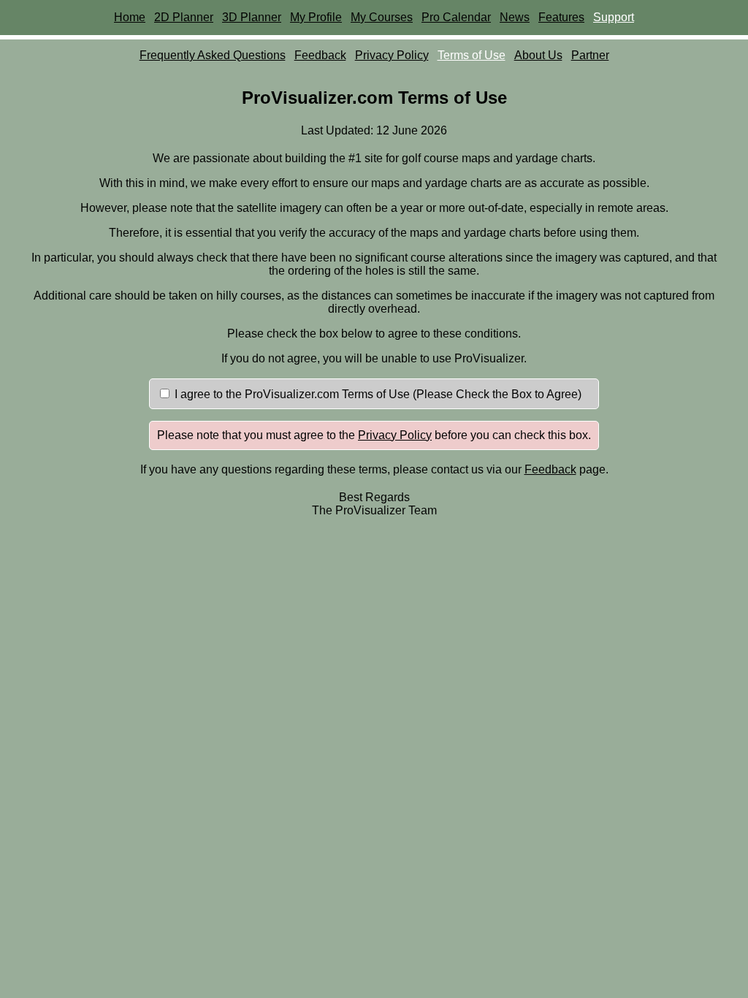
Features (561, 17)
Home (129, 17)
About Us (538, 55)
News (515, 17)
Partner (590, 55)
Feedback (320, 55)
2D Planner (183, 17)
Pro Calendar (456, 17)
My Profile (316, 17)
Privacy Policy (392, 55)
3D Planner (251, 17)
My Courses (382, 17)
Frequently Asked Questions (213, 55)
